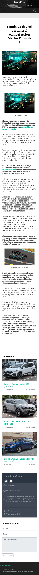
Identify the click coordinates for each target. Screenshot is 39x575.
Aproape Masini (11, 568)
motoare (32, 499)
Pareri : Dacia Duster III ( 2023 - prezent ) (19, 422)
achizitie (20, 497)
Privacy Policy (5, 565)
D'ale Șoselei (11, 491)
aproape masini (16, 499)
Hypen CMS (28, 568)
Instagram (14, 571)
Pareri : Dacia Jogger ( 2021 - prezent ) (17, 385)
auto (26, 497)
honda (8, 501)
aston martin (26, 501)
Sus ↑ (13, 569)
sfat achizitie (11, 497)
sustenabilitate (9, 169)
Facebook (6, 571)
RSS (26, 571)
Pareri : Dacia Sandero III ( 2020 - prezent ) (19, 459)
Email (31, 571)
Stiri (18, 491)
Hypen (9, 569)
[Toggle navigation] (4, 10)
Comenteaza (7, 555)
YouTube (21, 571)
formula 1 (16, 501)
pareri (25, 499)
